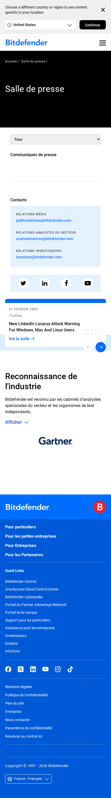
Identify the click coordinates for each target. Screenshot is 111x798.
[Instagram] (58, 669)
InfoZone (12, 651)
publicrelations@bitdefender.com (43, 220)
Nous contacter (17, 719)
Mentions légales (18, 686)
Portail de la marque (21, 612)
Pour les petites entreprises (30, 536)
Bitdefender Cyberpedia (24, 597)
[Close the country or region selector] (103, 9)
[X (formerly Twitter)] (21, 669)
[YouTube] (45, 669)
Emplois (11, 643)
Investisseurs (15, 635)
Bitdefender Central (20, 581)
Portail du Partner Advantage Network (35, 604)
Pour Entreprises (20, 545)
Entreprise (13, 711)
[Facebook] (8, 669)
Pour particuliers (20, 526)
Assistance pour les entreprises (30, 628)
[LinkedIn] (33, 669)
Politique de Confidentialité (26, 694)
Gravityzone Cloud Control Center (32, 589)
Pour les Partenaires (24, 554)
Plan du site (14, 703)
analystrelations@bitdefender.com (44, 238)
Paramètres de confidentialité (28, 727)
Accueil (11, 61)
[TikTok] (70, 669)
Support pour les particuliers (27, 620)
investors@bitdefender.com (39, 256)
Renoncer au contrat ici (23, 736)
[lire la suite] (55, 324)
